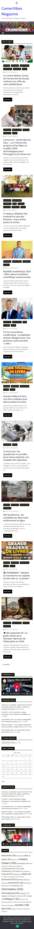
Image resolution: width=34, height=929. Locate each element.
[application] (17, 687)
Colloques (12, 866)
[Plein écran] (30, 694)
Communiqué (8, 868)
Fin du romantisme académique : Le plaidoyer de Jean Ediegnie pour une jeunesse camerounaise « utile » (16, 337)
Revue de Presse (20, 902)
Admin (16, 72)
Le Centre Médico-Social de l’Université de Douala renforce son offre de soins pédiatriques (16, 80)
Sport (6, 908)
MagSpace (5, 896)
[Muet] (27, 694)
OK (17, 926)
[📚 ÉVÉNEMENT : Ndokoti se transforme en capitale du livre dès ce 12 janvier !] (17, 550)
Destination (17, 874)
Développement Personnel (16, 877)
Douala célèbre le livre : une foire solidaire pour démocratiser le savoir (15, 399)
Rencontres (11, 902)
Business (14, 859)
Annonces (6, 65)
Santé (28, 902)
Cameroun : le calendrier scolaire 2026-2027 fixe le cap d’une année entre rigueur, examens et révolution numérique (16, 707)
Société (24, 69)
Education (26, 129)
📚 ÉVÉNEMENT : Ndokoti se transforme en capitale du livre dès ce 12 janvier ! (16, 575)
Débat (14, 203)
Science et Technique (8, 905)
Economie (6, 325)
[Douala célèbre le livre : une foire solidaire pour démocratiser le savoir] (17, 372)
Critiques (27, 871)
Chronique (22, 863)
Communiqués (7, 69)
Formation (16, 885)
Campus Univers (24, 65)
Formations (7, 626)
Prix (26, 899)
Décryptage (4, 877)
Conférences (7, 203)
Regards (4, 902)
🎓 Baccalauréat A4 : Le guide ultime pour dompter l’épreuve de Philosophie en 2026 (15, 637)
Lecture (13, 389)
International (10, 893)
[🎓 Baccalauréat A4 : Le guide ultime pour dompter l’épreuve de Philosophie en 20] (17, 608)
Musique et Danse (16, 896)
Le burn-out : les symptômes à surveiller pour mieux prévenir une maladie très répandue (16, 455)
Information (17, 69)
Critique (18, 871)
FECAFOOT (7, 886)
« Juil (2, 781)
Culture (6, 389)
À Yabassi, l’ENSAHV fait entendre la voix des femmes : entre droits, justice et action (15, 218)
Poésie (21, 899)
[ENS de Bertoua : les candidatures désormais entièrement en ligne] (17, 491)
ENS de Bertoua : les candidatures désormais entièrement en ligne (15, 517)
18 (8, 769)
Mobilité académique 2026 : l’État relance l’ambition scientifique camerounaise (17, 274)
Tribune (4, 911)
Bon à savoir (15, 65)
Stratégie (14, 909)
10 (3, 766)
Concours (19, 869)
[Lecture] (4, 694)
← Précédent (5, 664)
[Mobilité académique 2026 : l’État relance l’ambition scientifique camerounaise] (17, 249)
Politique (6, 264)
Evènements (15, 882)
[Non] (32, 922)
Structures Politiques (24, 909)
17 (3, 769)
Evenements (7, 207)
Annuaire (20, 856)
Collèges (19, 866)
